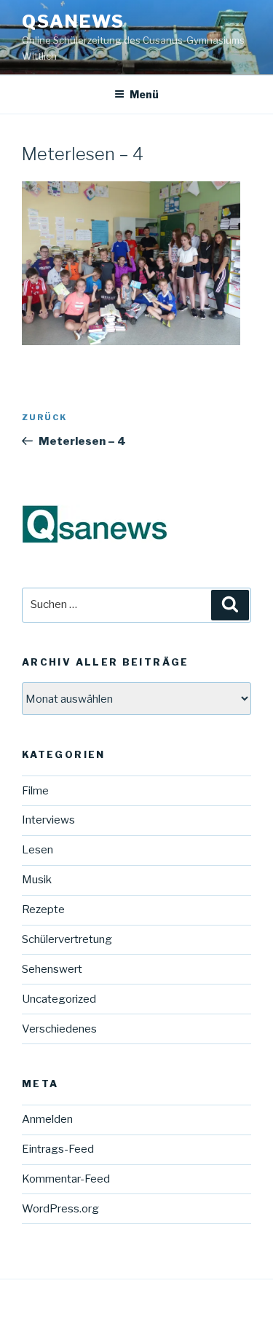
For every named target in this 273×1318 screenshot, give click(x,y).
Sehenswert (52, 969)
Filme (35, 790)
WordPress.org (60, 1208)
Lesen (37, 849)
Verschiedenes (59, 1028)
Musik (37, 879)
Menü (144, 94)
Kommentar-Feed (66, 1178)
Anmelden (47, 1119)
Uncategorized (59, 999)
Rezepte (43, 909)
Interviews (48, 819)
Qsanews (73, 21)
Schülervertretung (67, 939)
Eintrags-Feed (58, 1149)
